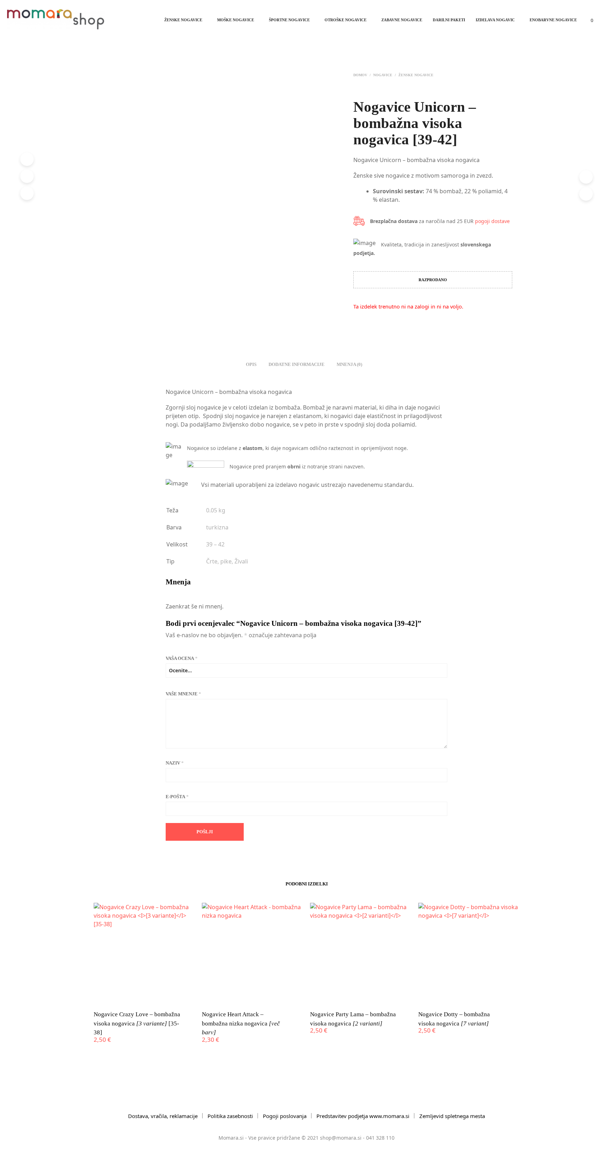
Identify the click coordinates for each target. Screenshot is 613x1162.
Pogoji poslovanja (284, 1115)
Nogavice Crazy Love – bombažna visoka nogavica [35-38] (137, 1023)
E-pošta (177, 796)
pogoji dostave (492, 221)
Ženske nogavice (183, 20)
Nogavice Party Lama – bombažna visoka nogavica (353, 1019)
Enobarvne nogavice (553, 20)
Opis (251, 364)
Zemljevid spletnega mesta (452, 1115)
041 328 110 (380, 1137)
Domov (360, 75)
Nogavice (382, 75)
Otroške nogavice (345, 20)
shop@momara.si (340, 1137)
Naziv (175, 763)
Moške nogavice (235, 20)
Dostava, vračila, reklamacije (163, 1115)
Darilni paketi (449, 20)
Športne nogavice (289, 20)
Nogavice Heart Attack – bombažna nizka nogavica (241, 1023)
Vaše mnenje (183, 693)
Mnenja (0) (349, 364)
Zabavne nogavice (401, 20)
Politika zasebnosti (230, 1115)
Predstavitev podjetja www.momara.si (362, 1115)
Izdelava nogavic (495, 20)
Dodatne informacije (297, 364)
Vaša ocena (182, 658)
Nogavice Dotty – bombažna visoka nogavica (454, 1019)
